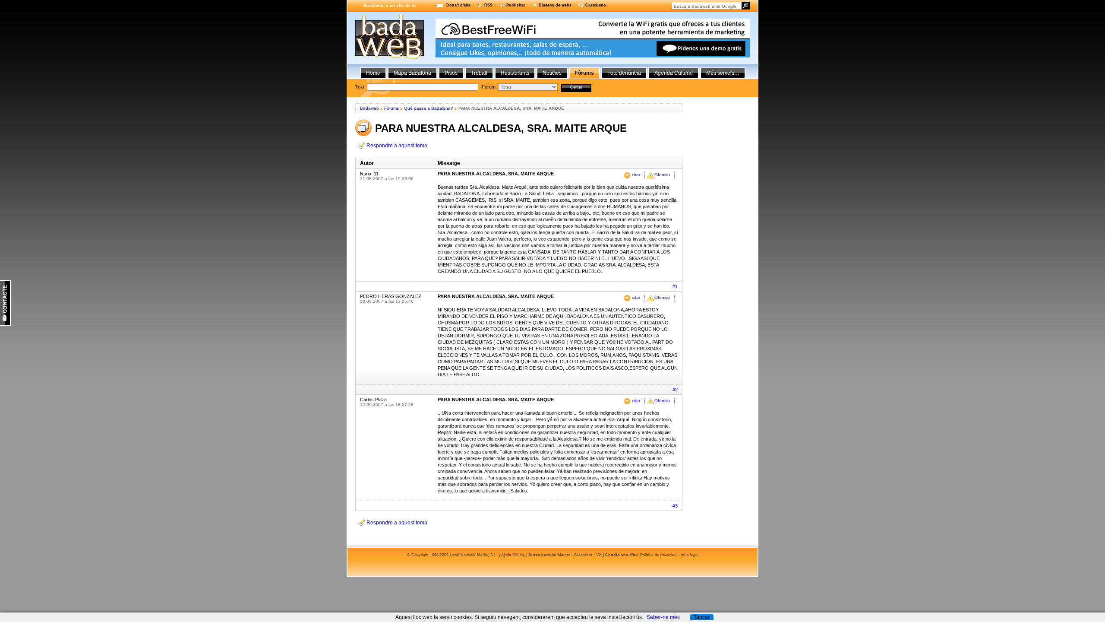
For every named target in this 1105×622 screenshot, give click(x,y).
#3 (675, 505)
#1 (675, 286)
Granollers (583, 555)
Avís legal (689, 555)
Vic (599, 555)
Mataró (564, 555)
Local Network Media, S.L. (474, 555)
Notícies (552, 73)
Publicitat (515, 5)
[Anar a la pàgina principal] (389, 57)
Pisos (451, 73)
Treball (479, 73)
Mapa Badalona (412, 73)
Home (373, 73)
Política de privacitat (658, 555)
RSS (488, 5)
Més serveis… (722, 73)
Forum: (489, 86)
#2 (675, 389)
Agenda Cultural (673, 73)
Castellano (595, 5)
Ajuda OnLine (513, 555)
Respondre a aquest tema (396, 146)
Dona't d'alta (458, 5)
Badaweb (369, 108)
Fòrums (391, 108)
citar (636, 174)
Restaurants (515, 73)
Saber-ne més (663, 617)
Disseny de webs (555, 5)
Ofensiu (662, 174)
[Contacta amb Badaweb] (5, 324)
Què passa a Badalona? (428, 108)
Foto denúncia (624, 73)
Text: (426, 86)
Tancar (702, 617)
